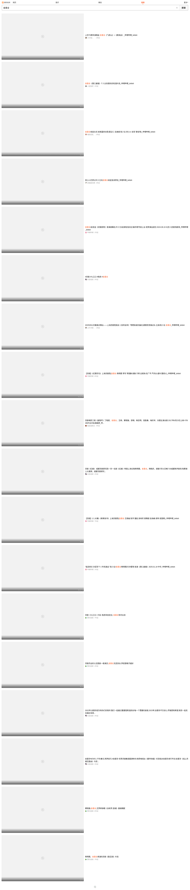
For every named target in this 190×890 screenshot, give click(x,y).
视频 (142, 2)
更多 (185, 2)
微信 (100, 2)
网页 (14, 2)
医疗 (57, 2)
